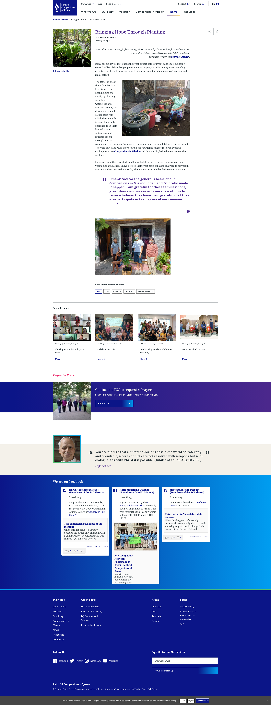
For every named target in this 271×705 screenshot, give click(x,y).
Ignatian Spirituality (91, 611)
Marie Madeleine (90, 606)
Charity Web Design (149, 689)
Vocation (124, 11)
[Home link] (65, 7)
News (173, 11)
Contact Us (103, 403)
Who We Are (88, 11)
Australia (156, 616)
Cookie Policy (202, 701)
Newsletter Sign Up (164, 670)
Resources (189, 11)
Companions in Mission (150, 11)
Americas (156, 606)
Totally (137, 689)
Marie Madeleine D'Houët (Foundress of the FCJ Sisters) (86, 491)
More (57, 359)
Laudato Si (129, 291)
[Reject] (267, 700)
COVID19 (117, 291)
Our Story (108, 11)
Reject (191, 701)
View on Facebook (94, 546)
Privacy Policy (187, 606)
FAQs (182, 624)
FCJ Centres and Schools (89, 618)
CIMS (107, 291)
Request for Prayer (91, 625)
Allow (182, 701)
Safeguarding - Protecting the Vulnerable (188, 615)
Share (105, 546)
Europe (155, 621)
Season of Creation (180, 56)
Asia (98, 291)
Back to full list (62, 71)
